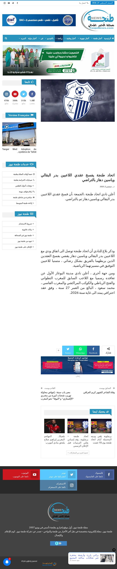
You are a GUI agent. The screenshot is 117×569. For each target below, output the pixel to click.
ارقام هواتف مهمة (25, 192)
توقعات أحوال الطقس (23, 186)
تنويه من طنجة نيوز (25, 241)
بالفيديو (50, 38)
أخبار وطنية (71, 38)
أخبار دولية (32, 38)
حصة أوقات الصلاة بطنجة (22, 174)
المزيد (23, 38)
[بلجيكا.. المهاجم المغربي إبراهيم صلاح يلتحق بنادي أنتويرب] (54, 426)
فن (42, 38)
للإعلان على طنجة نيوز (23, 247)
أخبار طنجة (97, 38)
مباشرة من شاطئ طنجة (22, 197)
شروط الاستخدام (25, 224)
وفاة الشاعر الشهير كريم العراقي (99, 392)
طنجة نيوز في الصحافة (23, 235)
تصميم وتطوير (31, 561)
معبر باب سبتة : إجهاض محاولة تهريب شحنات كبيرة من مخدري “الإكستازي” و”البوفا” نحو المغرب (57, 395)
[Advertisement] (78, 146)
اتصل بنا (82, 3)
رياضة (60, 38)
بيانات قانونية (27, 230)
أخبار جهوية (84, 38)
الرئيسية (107, 38)
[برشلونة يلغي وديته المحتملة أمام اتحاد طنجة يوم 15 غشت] (101, 426)
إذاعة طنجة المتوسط (24, 203)
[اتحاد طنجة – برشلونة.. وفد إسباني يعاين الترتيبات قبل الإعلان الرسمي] (77, 426)
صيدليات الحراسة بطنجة (23, 180)
